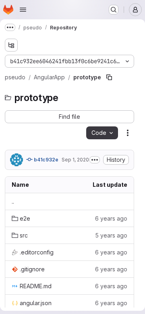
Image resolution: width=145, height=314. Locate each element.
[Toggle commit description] (94, 159)
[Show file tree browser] (11, 45)
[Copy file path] (109, 77)
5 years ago (111, 235)
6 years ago (111, 218)
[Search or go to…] (113, 9)
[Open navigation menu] (23, 9)
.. (13, 201)
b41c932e (45, 160)
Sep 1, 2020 (75, 160)
